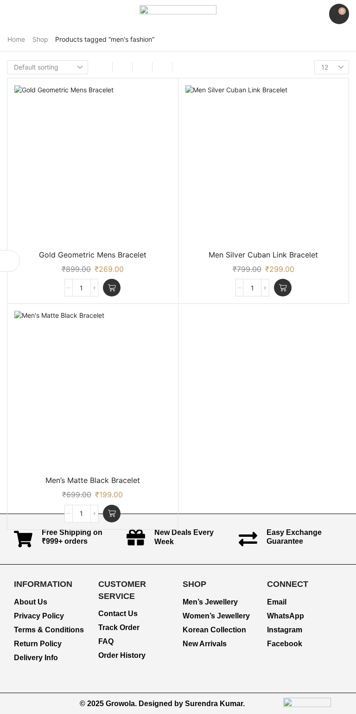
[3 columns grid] (122, 67)
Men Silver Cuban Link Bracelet (263, 254)
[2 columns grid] (102, 67)
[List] (162, 67)
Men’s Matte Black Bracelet (92, 480)
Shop (40, 39)
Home (16, 39)
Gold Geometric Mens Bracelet (92, 254)
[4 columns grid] (142, 67)
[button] (11, 14)
